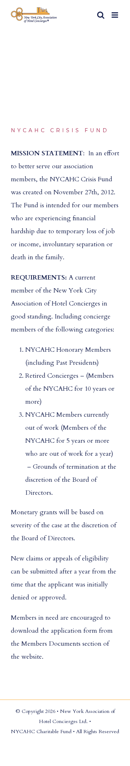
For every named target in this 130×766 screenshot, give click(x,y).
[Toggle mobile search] (100, 15)
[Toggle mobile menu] (115, 15)
